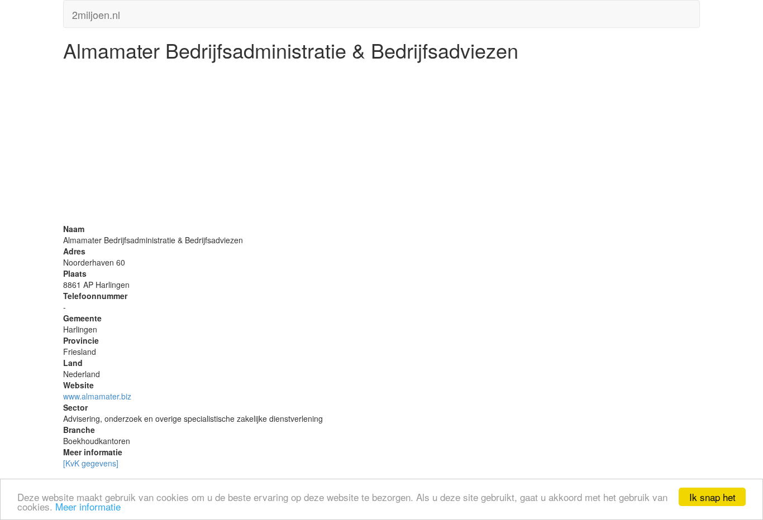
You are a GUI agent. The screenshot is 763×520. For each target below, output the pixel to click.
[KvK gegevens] (90, 463)
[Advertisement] (381, 145)
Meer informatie (88, 506)
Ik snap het (712, 497)
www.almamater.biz (97, 396)
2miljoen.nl (96, 12)
